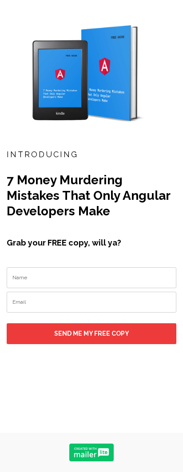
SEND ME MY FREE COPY (91, 333)
